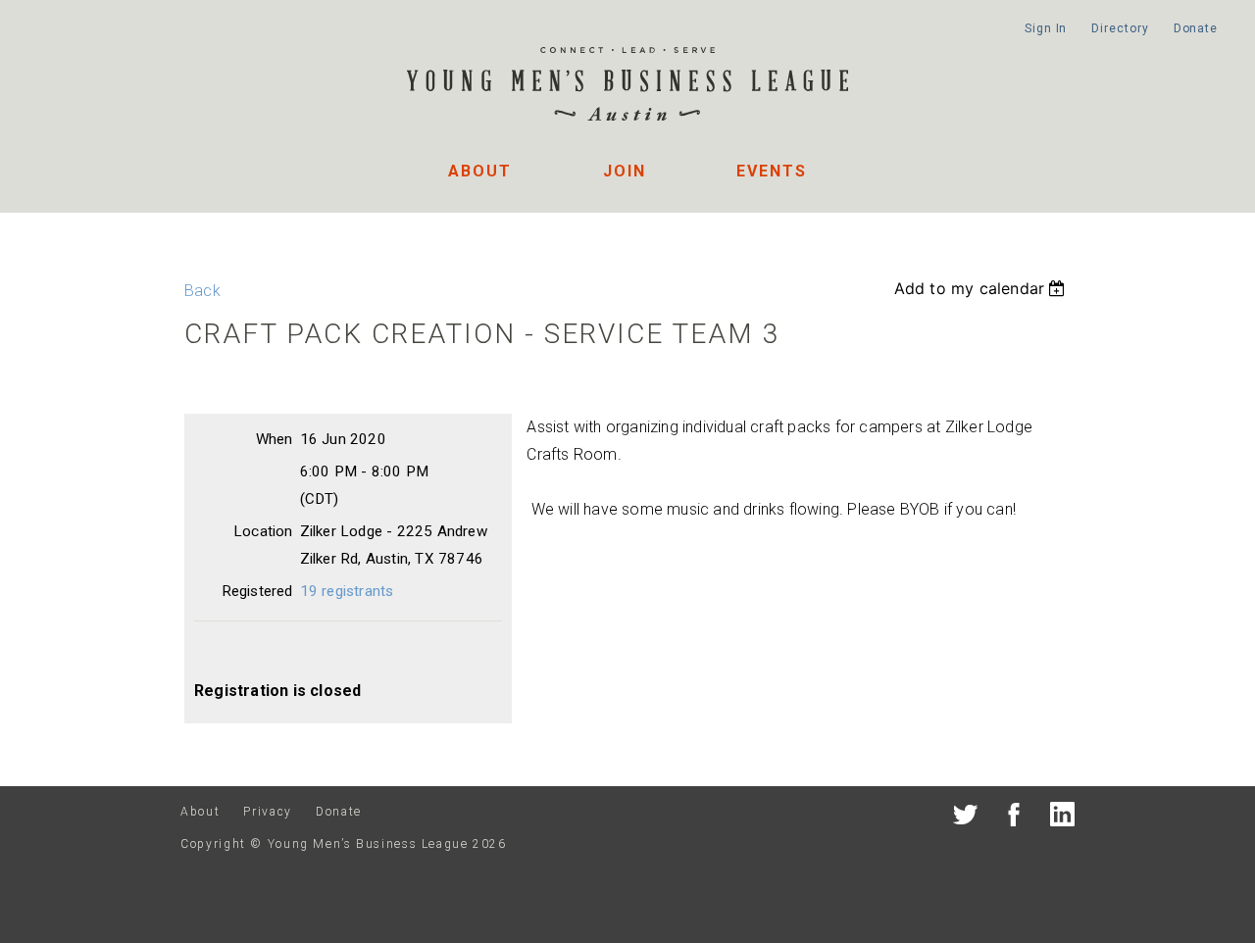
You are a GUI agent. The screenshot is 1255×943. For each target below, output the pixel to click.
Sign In (1046, 28)
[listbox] (982, 288)
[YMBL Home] (627, 86)
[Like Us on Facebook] (1014, 818)
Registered (257, 591)
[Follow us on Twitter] (965, 818)
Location (263, 531)
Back (202, 290)
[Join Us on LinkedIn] (1062, 818)
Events (771, 171)
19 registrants (347, 591)
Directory (1119, 28)
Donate (1196, 28)
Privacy (267, 812)
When (274, 439)
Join (624, 171)
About (480, 171)
